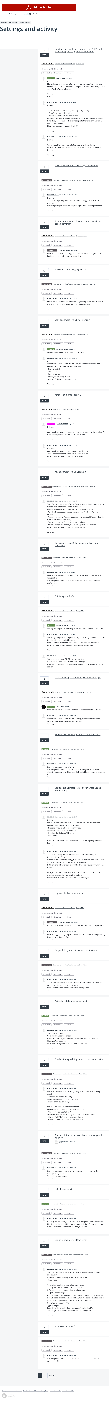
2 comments (48, 691)
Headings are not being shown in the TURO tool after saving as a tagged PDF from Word (78, 50)
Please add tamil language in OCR (71, 269)
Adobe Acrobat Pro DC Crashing (70, 471)
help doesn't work (63, 1189)
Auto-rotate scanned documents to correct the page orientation (78, 222)
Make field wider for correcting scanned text (76, 165)
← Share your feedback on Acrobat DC (15, 22)
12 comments (57, 1255)
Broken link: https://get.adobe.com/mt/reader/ (77, 734)
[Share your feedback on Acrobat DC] (39, 7)
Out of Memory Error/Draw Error (71, 1239)
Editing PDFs (80, 611)
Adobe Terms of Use (55, 1391)
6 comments (48, 235)
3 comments (48, 334)
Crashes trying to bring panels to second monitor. (79, 1059)
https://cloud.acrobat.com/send (69, 145)
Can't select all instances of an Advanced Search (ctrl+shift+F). (78, 789)
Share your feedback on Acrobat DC (12, 1391)
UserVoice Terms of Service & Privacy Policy (36, 1391)
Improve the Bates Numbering (70, 893)
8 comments (48, 63)
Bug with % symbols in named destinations (76, 950)
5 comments (54, 802)
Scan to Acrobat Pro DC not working (72, 319)
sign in (26, 14)
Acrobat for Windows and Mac (65, 64)
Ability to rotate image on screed (71, 1000)
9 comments (48, 409)
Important (58, 73)
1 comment (56, 180)
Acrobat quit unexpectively (68, 394)
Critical (70, 73)
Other (78, 409)
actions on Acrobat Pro (66, 1326)
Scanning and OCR (88, 180)
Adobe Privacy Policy (68, 1391)
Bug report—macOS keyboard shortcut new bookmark (76, 544)
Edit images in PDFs (64, 596)
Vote (44, 55)
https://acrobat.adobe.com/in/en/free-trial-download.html (70, 645)
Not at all (47, 73)
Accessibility (80, 64)
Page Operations (81, 236)
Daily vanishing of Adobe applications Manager (78, 677)
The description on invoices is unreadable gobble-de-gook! (79, 1136)
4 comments (57, 284)
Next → (51, 1375)
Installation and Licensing (84, 692)
